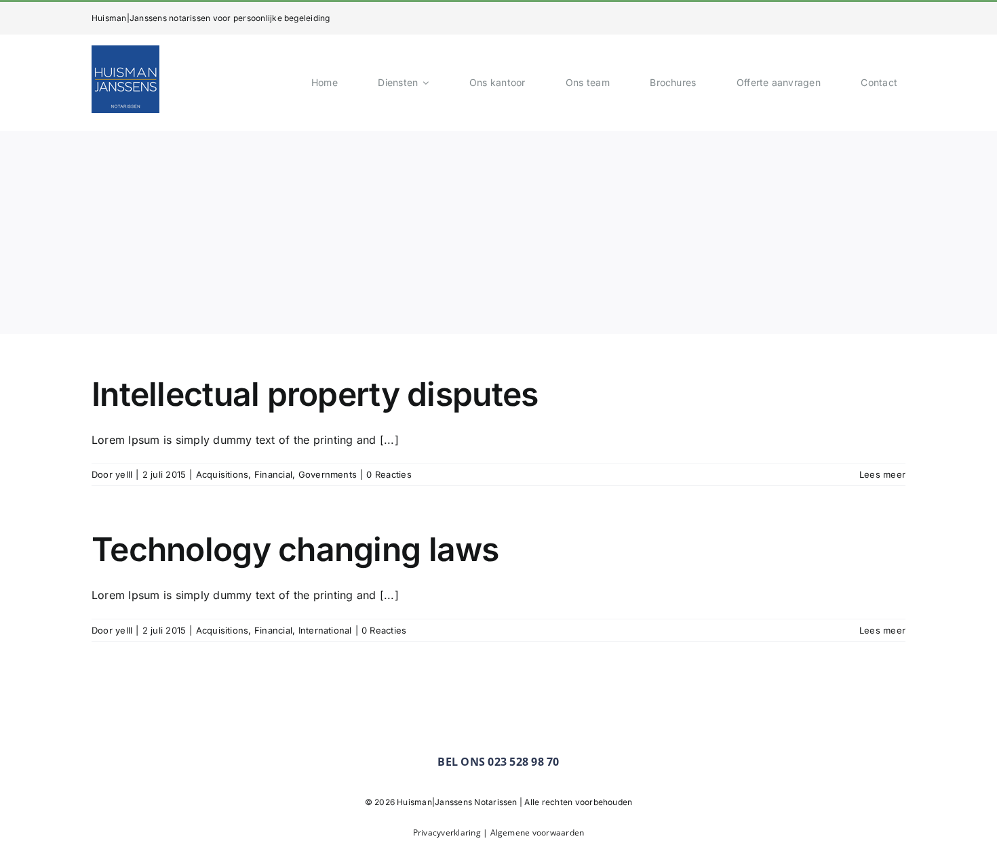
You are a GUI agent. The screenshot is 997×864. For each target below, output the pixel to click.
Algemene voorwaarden (537, 832)
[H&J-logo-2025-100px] (125, 51)
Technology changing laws (295, 549)
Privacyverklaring (448, 832)
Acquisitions (222, 474)
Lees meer (882, 474)
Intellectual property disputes (315, 394)
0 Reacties (388, 474)
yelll (123, 474)
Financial (273, 474)
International (325, 630)
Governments (327, 474)
